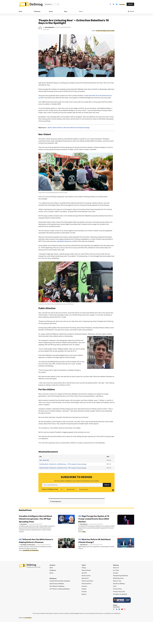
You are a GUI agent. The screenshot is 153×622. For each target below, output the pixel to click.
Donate (130, 4)
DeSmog (36, 4)
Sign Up (106, 485)
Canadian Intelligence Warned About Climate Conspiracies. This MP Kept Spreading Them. (35, 519)
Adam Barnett (83, 524)
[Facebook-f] (110, 4)
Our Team (116, 570)
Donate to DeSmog (119, 583)
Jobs (114, 586)
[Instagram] (124, 609)
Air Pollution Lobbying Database (60, 589)
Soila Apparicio (49, 27)
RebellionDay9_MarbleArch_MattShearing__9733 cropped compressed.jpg (62, 464)
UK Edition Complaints (120, 594)
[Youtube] (122, 609)
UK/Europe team (83, 489)
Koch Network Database (57, 586)
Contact (115, 573)
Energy (84, 567)
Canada (84, 589)
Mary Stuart (24, 524)
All (61, 489)
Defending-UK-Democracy (31, 550)
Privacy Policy (117, 589)
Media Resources (118, 578)
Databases (53, 570)
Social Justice (86, 575)
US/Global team (70, 489)
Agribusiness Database (57, 583)
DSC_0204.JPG (44, 460)
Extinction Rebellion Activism (105, 30)
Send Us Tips (117, 581)
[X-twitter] (113, 4)
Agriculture (85, 578)
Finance (84, 591)
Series (51, 573)
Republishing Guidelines (120, 575)
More (80, 11)
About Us (116, 567)
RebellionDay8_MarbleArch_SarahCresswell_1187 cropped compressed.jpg (62, 468)
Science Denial (86, 570)
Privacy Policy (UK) (119, 591)
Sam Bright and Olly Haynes (28, 544)
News (51, 567)
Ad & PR (84, 573)
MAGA (84, 531)
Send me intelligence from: (50, 489)
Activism (84, 586)
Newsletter (116, 607)
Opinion (84, 594)
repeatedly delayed (63, 241)
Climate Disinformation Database (60, 581)
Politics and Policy (87, 581)
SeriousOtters (28, 617)
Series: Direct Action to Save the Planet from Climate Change (69, 127)
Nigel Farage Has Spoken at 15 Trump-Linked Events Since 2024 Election (93, 519)
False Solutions (86, 583)
